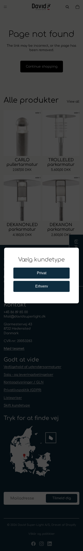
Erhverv (41, 286)
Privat (41, 273)
